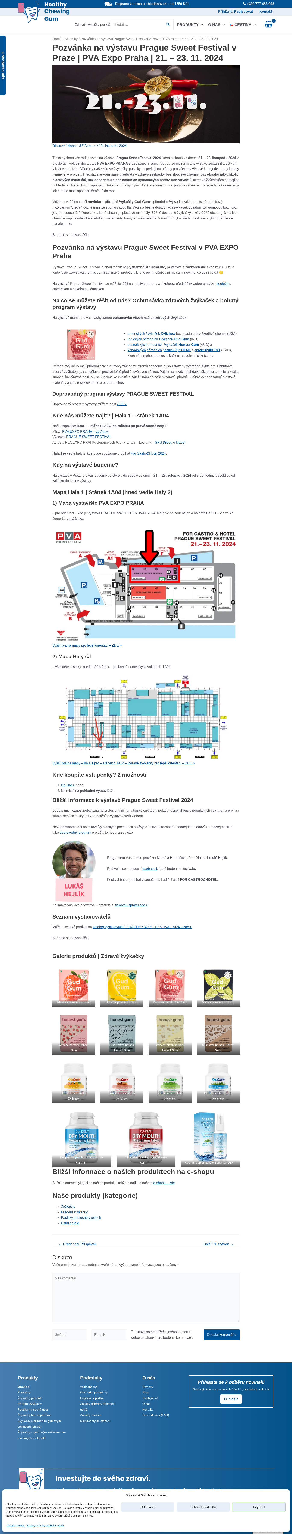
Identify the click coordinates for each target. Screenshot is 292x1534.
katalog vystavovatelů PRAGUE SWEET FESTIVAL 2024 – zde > (142, 927)
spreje (207, 350)
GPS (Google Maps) (170, 442)
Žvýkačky (68, 1206)
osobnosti (149, 869)
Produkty (188, 25)
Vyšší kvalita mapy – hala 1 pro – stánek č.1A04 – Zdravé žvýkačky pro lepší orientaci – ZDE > (123, 763)
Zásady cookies (15, 1525)
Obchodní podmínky (94, 1392)
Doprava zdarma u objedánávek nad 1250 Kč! (152, 4)
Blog (145, 1392)
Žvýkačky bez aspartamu (35, 1415)
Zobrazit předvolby (203, 1507)
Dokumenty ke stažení (95, 1421)
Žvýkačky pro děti (29, 1398)
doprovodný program (75, 832)
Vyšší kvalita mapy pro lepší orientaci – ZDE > (87, 645)
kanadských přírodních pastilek (159, 350)
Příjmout (259, 1507)
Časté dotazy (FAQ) (155, 1415)
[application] (201, 24)
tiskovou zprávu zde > (131, 905)
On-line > (68, 785)
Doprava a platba (91, 1398)
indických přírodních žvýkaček (158, 339)
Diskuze (58, 146)
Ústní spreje (70, 1223)
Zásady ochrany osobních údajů (45, 1525)
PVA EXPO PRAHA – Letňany (85, 431)
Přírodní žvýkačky (74, 1212)
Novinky (147, 1386)
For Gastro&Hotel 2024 (148, 453)
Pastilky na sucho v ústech (81, 1217)
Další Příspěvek (218, 1244)
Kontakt (265, 11)
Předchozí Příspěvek (77, 1244)
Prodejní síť (150, 1398)
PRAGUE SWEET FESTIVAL (88, 437)
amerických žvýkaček (151, 333)
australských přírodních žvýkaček (163, 345)
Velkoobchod (88, 1386)
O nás (214, 25)
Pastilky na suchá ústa (33, 1409)
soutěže (223, 283)
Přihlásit (231, 1399)
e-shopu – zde (164, 1183)
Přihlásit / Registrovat (235, 11)
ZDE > (122, 404)
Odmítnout (147, 1507)
